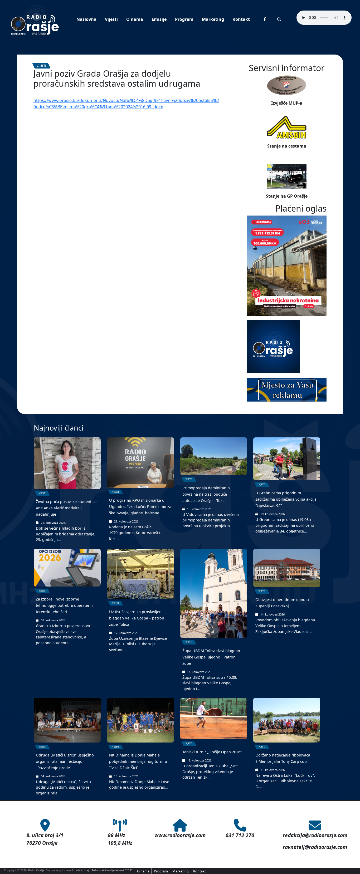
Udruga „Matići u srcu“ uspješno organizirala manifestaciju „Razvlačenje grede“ (65, 761)
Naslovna (86, 19)
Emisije (159, 19)
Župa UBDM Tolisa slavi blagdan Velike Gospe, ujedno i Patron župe (211, 657)
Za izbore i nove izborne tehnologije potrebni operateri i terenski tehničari (64, 605)
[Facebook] (265, 19)
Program (184, 19)
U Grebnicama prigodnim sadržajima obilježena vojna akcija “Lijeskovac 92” (286, 499)
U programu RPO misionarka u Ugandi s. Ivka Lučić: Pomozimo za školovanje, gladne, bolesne (140, 506)
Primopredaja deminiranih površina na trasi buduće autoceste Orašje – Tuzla (206, 494)
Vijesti (111, 19)
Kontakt (241, 19)
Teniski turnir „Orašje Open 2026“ (212, 751)
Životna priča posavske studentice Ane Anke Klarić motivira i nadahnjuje (66, 508)
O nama (134, 19)
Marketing (213, 19)
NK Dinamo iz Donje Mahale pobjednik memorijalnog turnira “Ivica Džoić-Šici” (138, 761)
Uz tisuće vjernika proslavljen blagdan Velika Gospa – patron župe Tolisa (136, 618)
